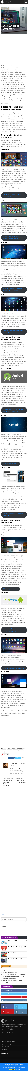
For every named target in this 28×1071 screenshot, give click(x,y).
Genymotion (15, 750)
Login (2, 914)
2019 (5, 748)
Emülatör (9, 750)
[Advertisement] (14, 50)
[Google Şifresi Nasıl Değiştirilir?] (4, 948)
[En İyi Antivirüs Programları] (4, 954)
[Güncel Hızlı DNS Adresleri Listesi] (4, 942)
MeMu (3, 751)
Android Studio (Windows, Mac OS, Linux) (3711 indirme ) (13, 410)
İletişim (5, 1049)
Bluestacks (4, 750)
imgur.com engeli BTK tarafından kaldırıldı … (14, 974)
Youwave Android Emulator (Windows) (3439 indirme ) (12, 630)
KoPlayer (21, 750)
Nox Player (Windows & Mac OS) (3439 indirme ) (13, 332)
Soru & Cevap (7, 966)
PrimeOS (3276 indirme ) (10, 589)
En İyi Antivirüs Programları (21, 781)
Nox (6, 751)
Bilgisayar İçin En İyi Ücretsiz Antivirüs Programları (7, 783)
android (13, 748)
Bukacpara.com (7, 1058)
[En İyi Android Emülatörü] (4, 960)
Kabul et (12, 1069)
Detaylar (18, 1069)
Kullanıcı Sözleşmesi (8, 1044)
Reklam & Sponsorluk (8, 1046)
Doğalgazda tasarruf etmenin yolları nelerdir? (15, 970)
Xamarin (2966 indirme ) (10, 463)
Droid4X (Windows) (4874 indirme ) (14, 668)
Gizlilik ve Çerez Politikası (9, 1041)
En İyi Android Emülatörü (15, 959)
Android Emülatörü (20, 748)
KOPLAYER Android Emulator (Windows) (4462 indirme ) (12, 290)
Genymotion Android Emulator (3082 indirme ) (13, 515)
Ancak (9, 748)
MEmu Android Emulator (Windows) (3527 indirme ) (11, 237)
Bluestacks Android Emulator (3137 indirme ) (12, 195)
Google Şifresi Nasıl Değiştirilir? (17, 947)
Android (5, 22)
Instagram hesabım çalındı (10, 972)
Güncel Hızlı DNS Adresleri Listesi (17, 941)
